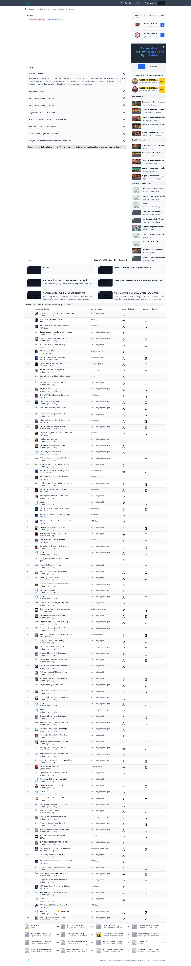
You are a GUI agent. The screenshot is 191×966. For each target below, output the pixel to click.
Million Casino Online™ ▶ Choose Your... (55, 911)
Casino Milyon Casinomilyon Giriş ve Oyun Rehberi (48, 9)
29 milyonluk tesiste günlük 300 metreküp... (56, 760)
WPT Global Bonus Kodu (49, 359)
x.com (71, 9)
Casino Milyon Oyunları (149, 120)
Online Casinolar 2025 (48, 611)
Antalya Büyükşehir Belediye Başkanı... (54, 370)
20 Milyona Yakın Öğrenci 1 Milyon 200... (55, 754)
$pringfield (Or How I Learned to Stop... (54, 779)
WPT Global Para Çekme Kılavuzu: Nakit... (55, 326)
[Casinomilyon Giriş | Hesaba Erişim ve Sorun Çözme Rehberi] (136, 103)
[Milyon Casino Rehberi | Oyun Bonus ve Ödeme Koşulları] (136, 133)
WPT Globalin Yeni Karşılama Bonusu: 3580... (56, 861)
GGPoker (43, 838)
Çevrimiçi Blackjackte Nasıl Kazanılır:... (54, 363)
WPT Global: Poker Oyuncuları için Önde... (55, 508)
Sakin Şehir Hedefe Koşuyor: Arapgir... (54, 571)
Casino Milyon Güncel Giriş (151, 192)
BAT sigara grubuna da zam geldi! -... (54, 445)
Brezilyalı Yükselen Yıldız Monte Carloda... (55, 559)
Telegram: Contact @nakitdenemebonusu (55, 867)
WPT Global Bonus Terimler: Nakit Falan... (55, 886)
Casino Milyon (146, 113)
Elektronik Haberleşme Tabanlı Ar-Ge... (54, 338)
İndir (162, 3)
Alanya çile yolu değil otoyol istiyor (52, 527)
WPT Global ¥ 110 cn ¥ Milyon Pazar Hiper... (56, 514)
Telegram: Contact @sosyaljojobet (52, 414)
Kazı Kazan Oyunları (47, 590)
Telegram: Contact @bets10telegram (157, 257)
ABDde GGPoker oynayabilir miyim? (53, 836)
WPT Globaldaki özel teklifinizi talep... (53, 357)
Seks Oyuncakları (46, 636)
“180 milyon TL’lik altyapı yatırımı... (52, 401)
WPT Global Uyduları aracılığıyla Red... (54, 489)
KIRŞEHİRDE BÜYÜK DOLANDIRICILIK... (54, 678)
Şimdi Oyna (162, 81)
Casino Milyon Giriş (162, 105)
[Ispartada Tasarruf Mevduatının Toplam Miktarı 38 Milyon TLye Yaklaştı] (136, 212)
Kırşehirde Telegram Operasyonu (52, 565)
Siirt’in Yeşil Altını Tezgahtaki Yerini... (53, 407)
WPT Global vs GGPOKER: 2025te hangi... (55, 477)
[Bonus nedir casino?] (136, 190)
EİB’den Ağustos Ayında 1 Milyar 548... (54, 659)
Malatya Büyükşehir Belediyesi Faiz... (53, 873)
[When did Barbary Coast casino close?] (136, 243)
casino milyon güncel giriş (49, 334)
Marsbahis (44, 791)
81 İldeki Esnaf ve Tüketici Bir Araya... (53, 345)
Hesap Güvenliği (161, 128)
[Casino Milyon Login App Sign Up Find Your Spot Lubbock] (136, 235)
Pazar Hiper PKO (46, 473)
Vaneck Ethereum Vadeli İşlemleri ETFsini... (56, 666)
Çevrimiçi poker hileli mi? (49, 766)
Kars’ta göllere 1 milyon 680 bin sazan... (54, 496)
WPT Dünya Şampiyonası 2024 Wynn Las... (55, 848)
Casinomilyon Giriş (148, 105)
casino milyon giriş (47, 315)
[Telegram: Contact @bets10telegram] (136, 258)
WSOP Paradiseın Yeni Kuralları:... (52, 319)
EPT (41, 561)
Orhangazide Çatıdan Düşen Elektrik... (54, 817)
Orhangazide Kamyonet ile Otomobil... (54, 653)
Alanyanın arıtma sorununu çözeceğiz (54, 741)
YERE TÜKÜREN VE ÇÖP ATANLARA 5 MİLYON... (57, 313)
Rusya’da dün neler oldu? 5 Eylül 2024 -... (55, 829)
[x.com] (136, 205)
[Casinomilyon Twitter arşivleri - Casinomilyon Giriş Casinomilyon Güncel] (136, 197)
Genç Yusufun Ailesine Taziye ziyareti (53, 426)
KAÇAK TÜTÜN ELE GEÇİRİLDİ (50, 389)
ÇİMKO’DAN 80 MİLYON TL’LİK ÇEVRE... (54, 842)
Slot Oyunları (126, 3)
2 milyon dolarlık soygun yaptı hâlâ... (53, 533)
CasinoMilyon (157, 113)
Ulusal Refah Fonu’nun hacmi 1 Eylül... (54, 697)
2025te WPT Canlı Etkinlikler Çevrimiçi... (54, 395)
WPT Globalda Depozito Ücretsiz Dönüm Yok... (57, 521)
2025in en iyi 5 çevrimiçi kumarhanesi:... (55, 609)
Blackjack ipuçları (46, 366)
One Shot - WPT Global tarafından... (53, 540)
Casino (138, 3)
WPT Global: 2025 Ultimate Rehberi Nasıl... (55, 905)
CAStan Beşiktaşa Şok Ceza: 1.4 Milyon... (54, 785)
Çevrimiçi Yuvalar (46, 353)
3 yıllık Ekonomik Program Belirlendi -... (54, 546)
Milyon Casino (146, 135)
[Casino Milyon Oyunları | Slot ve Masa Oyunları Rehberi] (136, 118)
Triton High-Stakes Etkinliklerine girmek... (55, 420)
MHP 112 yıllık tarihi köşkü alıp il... (52, 647)
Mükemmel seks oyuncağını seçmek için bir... (56, 634)
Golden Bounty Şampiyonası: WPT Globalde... (56, 433)
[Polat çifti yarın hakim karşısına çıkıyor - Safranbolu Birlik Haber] (136, 250)
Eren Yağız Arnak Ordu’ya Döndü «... (53, 810)
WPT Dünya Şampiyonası (49, 850)
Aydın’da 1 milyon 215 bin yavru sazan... (54, 672)
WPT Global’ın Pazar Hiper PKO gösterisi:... (55, 470)
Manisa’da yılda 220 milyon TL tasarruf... (55, 603)
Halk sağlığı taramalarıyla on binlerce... (54, 691)
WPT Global (44, 328)
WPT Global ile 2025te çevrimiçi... (52, 351)
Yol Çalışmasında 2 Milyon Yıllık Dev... (53, 382)
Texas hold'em (150, 3)
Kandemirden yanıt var (48, 439)
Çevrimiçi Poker (45, 769)
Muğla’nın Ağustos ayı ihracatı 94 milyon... (55, 622)
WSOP (42, 322)
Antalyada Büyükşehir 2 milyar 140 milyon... (56, 464)
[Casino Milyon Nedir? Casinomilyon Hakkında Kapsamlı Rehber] (136, 111)
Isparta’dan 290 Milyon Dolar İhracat (109, 260)
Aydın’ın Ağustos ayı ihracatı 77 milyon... (55, 458)
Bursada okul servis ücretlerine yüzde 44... (55, 584)
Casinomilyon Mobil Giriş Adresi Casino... (55, 854)
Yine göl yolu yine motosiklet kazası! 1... (54, 917)
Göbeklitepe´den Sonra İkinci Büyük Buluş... (56, 332)
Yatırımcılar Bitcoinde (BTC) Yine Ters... (54, 735)
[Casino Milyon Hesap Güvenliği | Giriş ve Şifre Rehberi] (136, 126)
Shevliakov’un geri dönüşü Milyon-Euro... (55, 376)
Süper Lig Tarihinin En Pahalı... (51, 577)
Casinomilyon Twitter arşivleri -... (52, 452)
